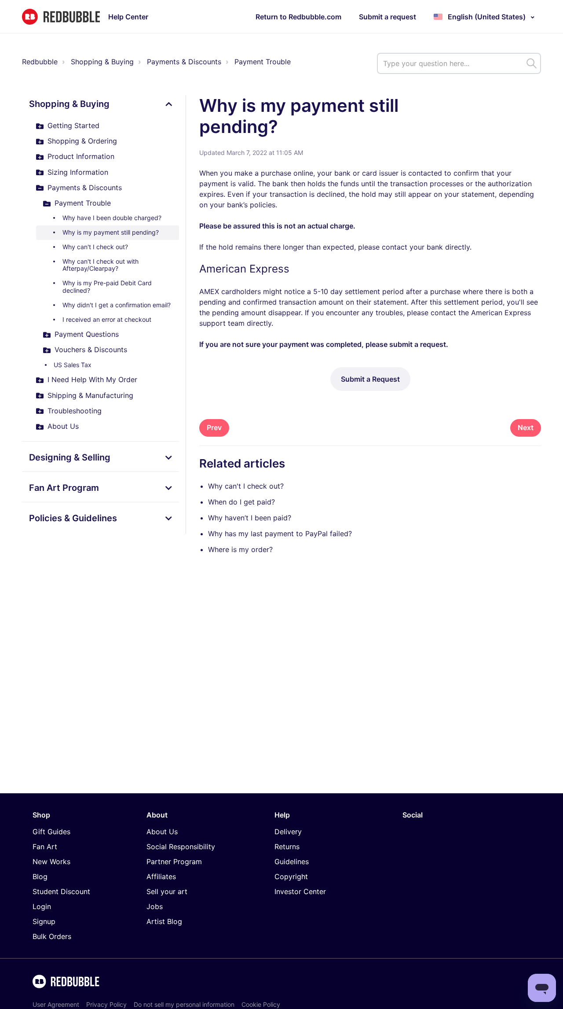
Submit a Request (370, 379)
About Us (63, 426)
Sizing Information (78, 172)
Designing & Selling (69, 457)
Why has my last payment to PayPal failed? (280, 533)
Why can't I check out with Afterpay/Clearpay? (100, 265)
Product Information (81, 156)
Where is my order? (240, 549)
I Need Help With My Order (92, 379)
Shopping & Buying (102, 61)
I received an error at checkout (106, 319)
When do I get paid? (241, 501)
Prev (214, 427)
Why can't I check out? (95, 246)
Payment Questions (87, 334)
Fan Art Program (64, 487)
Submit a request (387, 16)
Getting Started (73, 125)
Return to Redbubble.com (298, 16)
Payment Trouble (262, 61)
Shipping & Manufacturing (90, 395)
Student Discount (61, 891)
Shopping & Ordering (82, 140)
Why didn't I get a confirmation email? (116, 305)
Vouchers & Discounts (91, 349)
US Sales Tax (72, 364)
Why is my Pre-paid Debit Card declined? (107, 286)
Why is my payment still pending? (110, 232)
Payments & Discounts (184, 61)
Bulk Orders (52, 936)
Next (526, 427)
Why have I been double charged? (111, 217)
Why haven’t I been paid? (249, 517)
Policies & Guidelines (73, 518)
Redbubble (40, 61)
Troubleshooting (75, 410)
